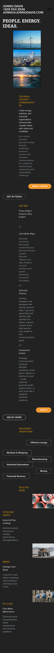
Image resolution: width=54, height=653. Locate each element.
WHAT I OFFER (39, 186)
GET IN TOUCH (14, 196)
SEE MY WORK (14, 417)
